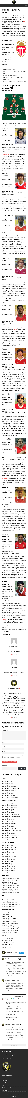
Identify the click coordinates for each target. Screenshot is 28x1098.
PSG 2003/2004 (5, 946)
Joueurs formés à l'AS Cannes (9, 918)
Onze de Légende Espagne (8, 859)
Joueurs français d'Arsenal (8, 906)
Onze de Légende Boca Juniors (9, 839)
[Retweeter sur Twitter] (9, 996)
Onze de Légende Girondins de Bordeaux (12, 792)
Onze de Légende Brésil (8, 854)
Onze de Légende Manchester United (11, 816)
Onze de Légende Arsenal (8, 809)
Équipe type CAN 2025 (7, 882)
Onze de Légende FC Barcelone (10, 805)
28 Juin (17, 1024)
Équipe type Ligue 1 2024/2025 (9, 884)
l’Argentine (4, 619)
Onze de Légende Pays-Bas (8, 866)
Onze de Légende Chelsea (8, 811)
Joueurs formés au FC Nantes (9, 921)
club (24, 21)
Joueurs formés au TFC (7, 925)
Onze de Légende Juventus (8, 825)
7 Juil (16, 999)
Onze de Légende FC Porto (8, 833)
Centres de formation (7, 1075)
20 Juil (17, 980)
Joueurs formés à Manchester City (10, 927)
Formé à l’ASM (5, 154)
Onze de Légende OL (7, 781)
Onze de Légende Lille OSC (8, 793)
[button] (26, 5)
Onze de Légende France (8, 861)
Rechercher (4, 765)
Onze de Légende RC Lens (8, 795)
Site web (4, 751)
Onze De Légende (10, 959)
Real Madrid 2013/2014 (7, 940)
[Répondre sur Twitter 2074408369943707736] (6, 1020)
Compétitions (5, 1080)
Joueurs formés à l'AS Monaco (9, 920)
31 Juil (17, 959)
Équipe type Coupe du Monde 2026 (10, 878)
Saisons (3, 1085)
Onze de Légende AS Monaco (9, 786)
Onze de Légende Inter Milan (9, 823)
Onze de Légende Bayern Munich (10, 828)
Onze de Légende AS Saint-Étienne (10, 788)
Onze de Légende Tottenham (9, 818)
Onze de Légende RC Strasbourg (10, 797)
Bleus (15, 329)
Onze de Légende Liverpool (8, 812)
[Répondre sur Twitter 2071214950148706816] (6, 1040)
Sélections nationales (7, 1088)
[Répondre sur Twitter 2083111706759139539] (6, 976)
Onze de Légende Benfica (8, 832)
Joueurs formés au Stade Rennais (10, 923)
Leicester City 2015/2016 (8, 939)
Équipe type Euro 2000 (7, 891)
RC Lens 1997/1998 (6, 947)
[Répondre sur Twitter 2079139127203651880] (6, 992)
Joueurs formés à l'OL (7, 913)
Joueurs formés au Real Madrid (9, 932)
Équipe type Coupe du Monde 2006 (10, 889)
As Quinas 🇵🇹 (8, 999)
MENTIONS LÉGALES (7, 1058)
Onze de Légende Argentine (9, 851)
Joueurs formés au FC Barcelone (10, 930)
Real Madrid (5, 478)
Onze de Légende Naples (8, 826)
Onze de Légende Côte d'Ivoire (9, 856)
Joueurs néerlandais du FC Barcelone (11, 904)
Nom (3, 742)
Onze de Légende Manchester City (10, 814)
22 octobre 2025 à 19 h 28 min (14, 647)
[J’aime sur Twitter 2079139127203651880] (12, 992)
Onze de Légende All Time (8, 901)
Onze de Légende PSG (7, 783)
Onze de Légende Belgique (8, 852)
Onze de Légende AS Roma (8, 821)
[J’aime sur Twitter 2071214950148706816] (12, 1040)
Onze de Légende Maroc (8, 865)
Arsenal (10, 297)
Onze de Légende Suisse (8, 872)
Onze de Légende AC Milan (8, 819)
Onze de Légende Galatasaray (9, 837)
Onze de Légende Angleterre (9, 849)
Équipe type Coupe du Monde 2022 (10, 885)
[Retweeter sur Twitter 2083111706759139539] (9, 976)
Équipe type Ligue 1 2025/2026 (9, 880)
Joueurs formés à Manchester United (11, 928)
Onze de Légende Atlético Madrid (10, 804)
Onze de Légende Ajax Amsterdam (10, 835)
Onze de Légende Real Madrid (9, 807)
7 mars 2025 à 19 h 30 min (14, 669)
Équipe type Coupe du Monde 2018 (10, 887)
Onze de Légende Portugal (8, 868)
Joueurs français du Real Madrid (10, 902)
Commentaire (5, 730)
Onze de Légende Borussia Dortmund (11, 830)
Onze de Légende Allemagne (9, 847)
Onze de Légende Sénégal (8, 870)
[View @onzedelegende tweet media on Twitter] (22, 973)
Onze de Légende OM (7, 785)
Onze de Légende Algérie (8, 845)
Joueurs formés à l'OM (7, 914)
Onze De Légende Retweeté (17, 996)
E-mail (3, 747)
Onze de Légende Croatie (8, 858)
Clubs (3, 1078)
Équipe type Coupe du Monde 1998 (10, 892)
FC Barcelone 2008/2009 (8, 942)
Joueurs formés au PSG (7, 916)
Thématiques (5, 1090)
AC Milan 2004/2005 (7, 944)
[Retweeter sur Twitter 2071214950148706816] (9, 1040)
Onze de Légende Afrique (8, 899)
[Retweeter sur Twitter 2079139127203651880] (9, 992)
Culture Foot (4, 1082)
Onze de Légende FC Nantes (9, 790)
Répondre (14, 654)
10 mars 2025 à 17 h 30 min (14, 690)
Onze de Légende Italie (7, 863)
